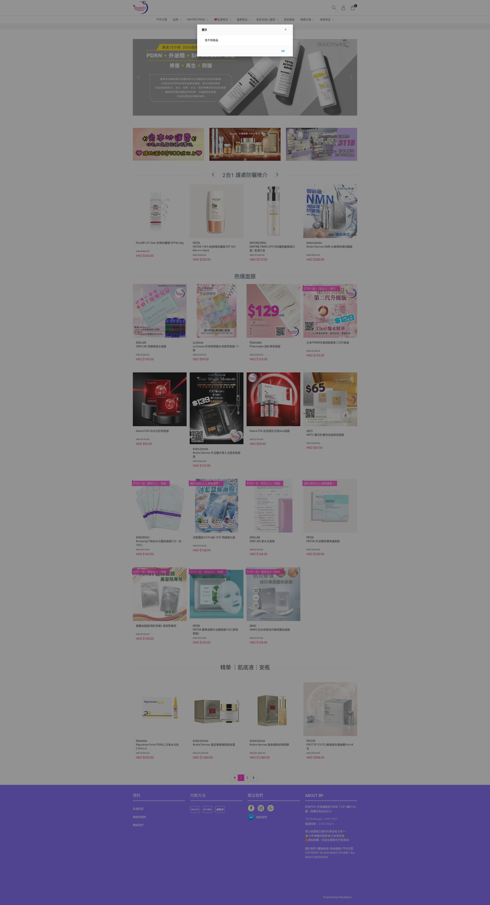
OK (283, 51)
